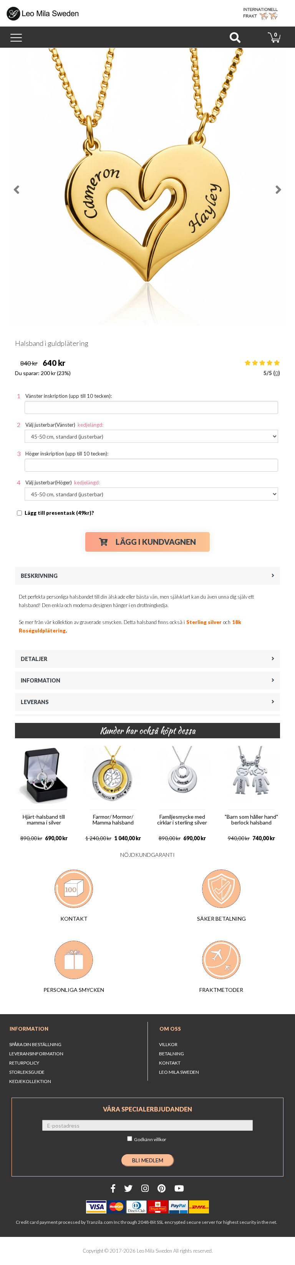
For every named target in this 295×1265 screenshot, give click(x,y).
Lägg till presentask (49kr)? (59, 513)
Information (40, 680)
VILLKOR (168, 1044)
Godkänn (150, 1139)
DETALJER (34, 659)
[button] (23, 186)
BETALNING (171, 1053)
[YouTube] (179, 1188)
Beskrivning (39, 575)
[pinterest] (161, 1188)
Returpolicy (24, 1063)
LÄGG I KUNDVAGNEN (156, 541)
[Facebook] (113, 1188)
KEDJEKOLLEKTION (30, 1081)
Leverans (35, 702)
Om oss (170, 1029)
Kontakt (170, 1063)
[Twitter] (128, 1188)
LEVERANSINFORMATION (36, 1053)
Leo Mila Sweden (179, 1072)
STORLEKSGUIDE (27, 1072)
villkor (160, 1139)
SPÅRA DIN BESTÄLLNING (35, 1044)
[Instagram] (145, 1188)
